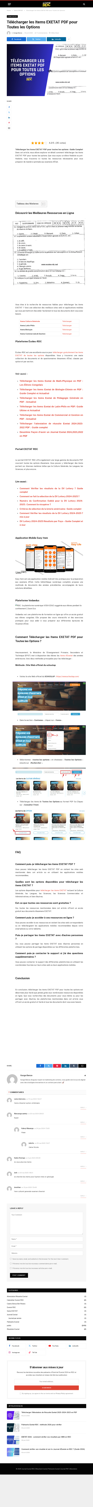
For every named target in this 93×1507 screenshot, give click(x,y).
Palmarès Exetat (13, 1322)
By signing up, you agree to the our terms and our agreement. (47, 1393)
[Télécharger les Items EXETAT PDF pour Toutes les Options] (46, 70)
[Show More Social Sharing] (69, 39)
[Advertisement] (51, 119)
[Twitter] (9, 112)
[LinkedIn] (9, 117)
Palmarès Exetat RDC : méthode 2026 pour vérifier (41, 1425)
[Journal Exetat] (46, 4)
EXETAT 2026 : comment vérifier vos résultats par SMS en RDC (46, 1437)
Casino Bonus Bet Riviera (16, 1304)
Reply (83, 1107)
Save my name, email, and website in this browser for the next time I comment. (40, 1259)
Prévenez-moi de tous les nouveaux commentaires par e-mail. (34, 1264)
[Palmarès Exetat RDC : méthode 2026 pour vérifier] (13, 1427)
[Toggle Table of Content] (42, 204)
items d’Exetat (66, 656)
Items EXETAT (12, 16)
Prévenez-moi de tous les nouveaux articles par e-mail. (32, 1268)
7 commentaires (42, 33)
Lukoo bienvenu (20, 1099)
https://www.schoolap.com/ (67, 676)
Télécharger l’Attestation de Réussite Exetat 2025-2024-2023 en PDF (49, 1412)
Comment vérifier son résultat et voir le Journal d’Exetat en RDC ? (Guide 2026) (53, 1449)
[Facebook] (9, 107)
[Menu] (9, 4)
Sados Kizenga (19, 1158)
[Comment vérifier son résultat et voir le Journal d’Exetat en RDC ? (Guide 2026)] (13, 1452)
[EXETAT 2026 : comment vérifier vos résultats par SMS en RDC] (13, 1440)
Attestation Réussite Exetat (17, 1296)
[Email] (9, 128)
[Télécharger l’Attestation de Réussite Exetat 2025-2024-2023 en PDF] (13, 1415)
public (9, 1325)
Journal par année (15, 1318)
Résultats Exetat (13, 1329)
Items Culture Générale (30, 321)
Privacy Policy (60, 1393)
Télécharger (67, 321)
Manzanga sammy (20, 1114)
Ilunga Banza (18, 33)
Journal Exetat (12, 1315)
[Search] (84, 4)
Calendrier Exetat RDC (15, 1300)
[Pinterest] (9, 123)
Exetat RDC (11, 1307)
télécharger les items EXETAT (53, 890)
